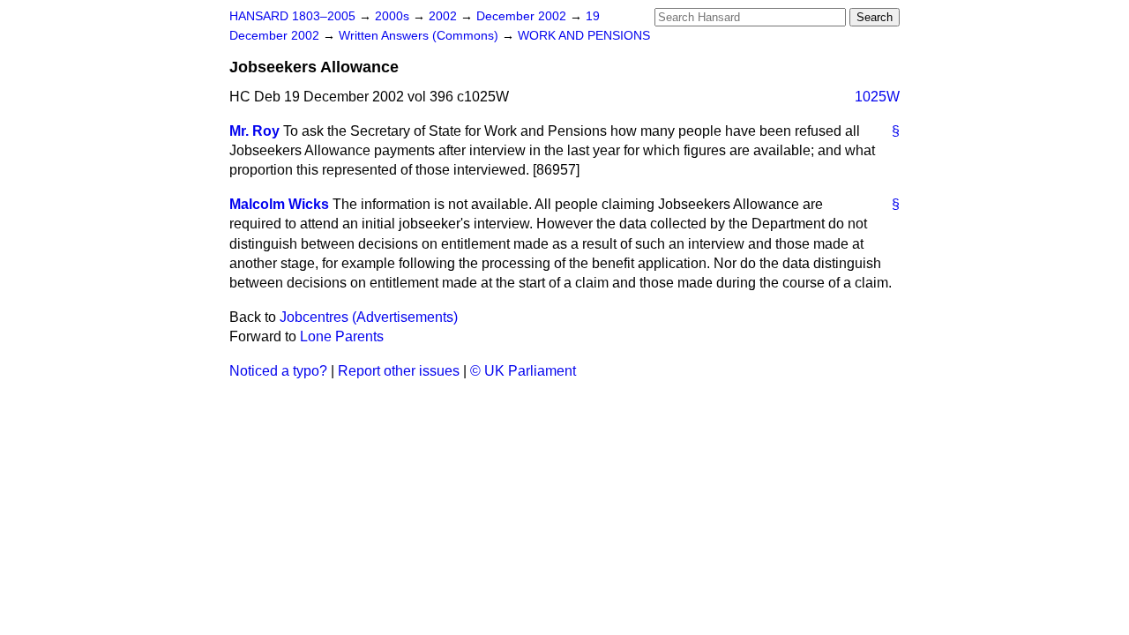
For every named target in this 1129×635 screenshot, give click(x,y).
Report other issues (399, 370)
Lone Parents (342, 336)
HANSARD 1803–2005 (292, 16)
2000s (394, 16)
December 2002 (523, 16)
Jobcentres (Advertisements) (369, 317)
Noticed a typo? (278, 370)
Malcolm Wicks (279, 204)
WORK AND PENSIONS (584, 35)
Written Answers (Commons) (420, 35)
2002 (444, 16)
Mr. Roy (254, 130)
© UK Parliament (523, 370)
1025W (877, 96)
